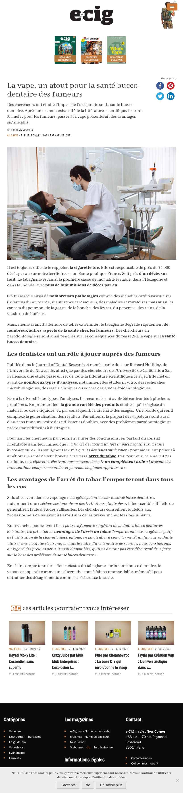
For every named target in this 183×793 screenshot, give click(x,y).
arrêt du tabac (102, 456)
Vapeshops (16, 747)
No (87, 785)
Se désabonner (104, 747)
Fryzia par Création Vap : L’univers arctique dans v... (156, 661)
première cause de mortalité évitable (97, 279)
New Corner (77, 742)
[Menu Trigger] (172, 6)
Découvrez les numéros (65, 58)
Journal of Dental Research (60, 364)
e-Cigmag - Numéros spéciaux (89, 737)
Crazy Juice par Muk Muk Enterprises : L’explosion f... (67, 661)
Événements (17, 753)
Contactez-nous (141, 758)
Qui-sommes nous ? (144, 763)
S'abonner (77, 747)
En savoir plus (111, 785)
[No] (177, 780)
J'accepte (68, 785)
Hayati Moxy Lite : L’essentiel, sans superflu (23, 661)
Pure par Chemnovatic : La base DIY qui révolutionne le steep (112, 661)
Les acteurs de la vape (116, 58)
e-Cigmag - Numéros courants (90, 731)
